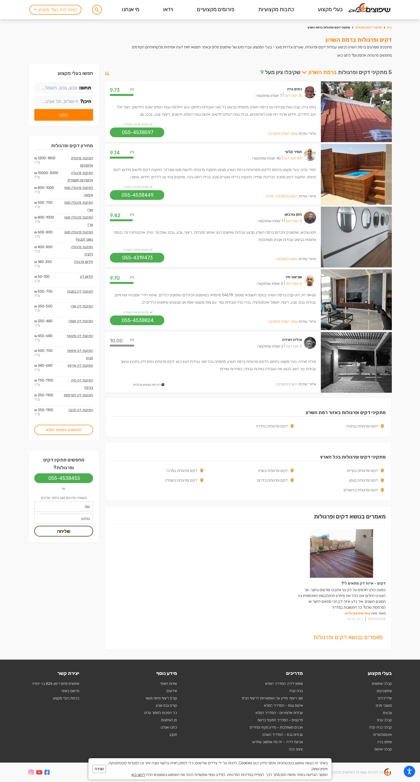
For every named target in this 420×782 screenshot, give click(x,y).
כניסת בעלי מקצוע (66, 698)
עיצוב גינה (296, 749)
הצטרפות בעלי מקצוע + (55, 9)
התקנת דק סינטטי (80, 336)
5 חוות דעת (294, 283)
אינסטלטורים (382, 734)
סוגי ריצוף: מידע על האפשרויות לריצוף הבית (272, 698)
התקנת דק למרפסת (78, 395)
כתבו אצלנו (169, 727)
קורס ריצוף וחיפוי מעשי (161, 698)
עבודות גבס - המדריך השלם (282, 734)
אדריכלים (385, 698)
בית (389, 27)
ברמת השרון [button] (322, 72)
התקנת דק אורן (82, 306)
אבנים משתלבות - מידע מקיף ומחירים (276, 727)
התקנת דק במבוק (80, 291)
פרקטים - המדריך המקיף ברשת (280, 720)
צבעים (387, 713)
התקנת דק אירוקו (80, 365)
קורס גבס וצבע (166, 705)
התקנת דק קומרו (81, 321)
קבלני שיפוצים (382, 683)
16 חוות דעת (293, 96)
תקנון (173, 734)
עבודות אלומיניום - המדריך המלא (279, 713)
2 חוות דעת (294, 346)
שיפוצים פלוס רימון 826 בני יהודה (55, 683)
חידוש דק (86, 276)
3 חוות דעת (294, 221)
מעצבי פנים (384, 705)
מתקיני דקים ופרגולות (368, 27)
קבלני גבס (384, 720)
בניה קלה (296, 691)
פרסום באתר (70, 691)
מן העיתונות (169, 720)
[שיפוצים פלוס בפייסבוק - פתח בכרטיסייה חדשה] (47, 773)
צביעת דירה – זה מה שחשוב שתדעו (277, 742)
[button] (97, 10)
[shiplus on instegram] (31, 772)
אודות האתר (168, 683)
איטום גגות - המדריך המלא (283, 705)
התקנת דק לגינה (81, 410)
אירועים (171, 691)
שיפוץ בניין (384, 742)
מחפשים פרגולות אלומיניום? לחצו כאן (365, 55)
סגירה (99, 768)
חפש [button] (63, 115)
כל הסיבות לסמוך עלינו (160, 713)
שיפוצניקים (384, 691)
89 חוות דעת (292, 158)
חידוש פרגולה (83, 262)
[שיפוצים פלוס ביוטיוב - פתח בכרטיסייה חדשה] (39, 773)
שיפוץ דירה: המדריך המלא (284, 683)
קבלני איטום (383, 749)
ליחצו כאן (138, 774)
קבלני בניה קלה (380, 727)
